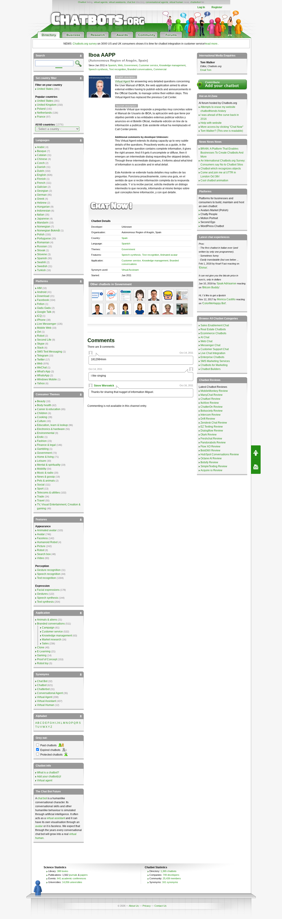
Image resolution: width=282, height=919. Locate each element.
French (41, 182)
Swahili (41, 262)
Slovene (42, 254)
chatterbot (195, 2)
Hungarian (43, 206)
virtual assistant (55, 818)
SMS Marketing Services (215, 361)
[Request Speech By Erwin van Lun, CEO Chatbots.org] (256, 452)
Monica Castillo (226, 299)
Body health (44, 405)
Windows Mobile (47, 379)
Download (43, 296)
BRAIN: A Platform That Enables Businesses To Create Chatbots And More (221, 152)
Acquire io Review (211, 470)
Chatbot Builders (210, 369)
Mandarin (42, 222)
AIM (39, 288)
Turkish (41, 270)
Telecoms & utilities (48, 492)
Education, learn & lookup (52, 425)
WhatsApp (43, 375)
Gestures (42, 593)
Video (40, 558)
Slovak (41, 250)
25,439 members (172, 878)
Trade (40, 496)
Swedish (42, 266)
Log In (201, 7)
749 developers (171, 875)
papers (84, 875)
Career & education (48, 409)
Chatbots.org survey (85, 43)
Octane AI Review (211, 458)
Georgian (42, 190)
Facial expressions (48, 589)
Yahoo (41, 383)
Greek (40, 198)
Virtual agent (44, 780)
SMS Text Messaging (49, 351)
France (41, 116)
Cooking (42, 417)
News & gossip (46, 476)
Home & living (45, 456)
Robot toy (42, 663)
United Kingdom (46, 104)
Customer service (148, 65)
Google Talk (44, 311)
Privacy (147, 905)
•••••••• (58, 67)
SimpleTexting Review (213, 466)
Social (41, 484)
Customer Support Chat (214, 349)
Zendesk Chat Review (213, 422)
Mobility (41, 468)
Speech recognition (48, 574)
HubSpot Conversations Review (219, 454)
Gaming (41, 655)
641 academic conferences (71, 878)
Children (42, 413)
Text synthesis (45, 601)
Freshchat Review (211, 438)
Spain (125, 238)
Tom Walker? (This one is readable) (221, 130)
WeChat (42, 367)
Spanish (112, 65)
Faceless (42, 538)
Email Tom (205, 70)
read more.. (212, 43)
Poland (41, 108)
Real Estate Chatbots (213, 329)
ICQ (39, 315)
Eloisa (203, 267)
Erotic (40, 437)
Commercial (160, 69)
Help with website (211, 122)
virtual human (176, 2)
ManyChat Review (211, 394)
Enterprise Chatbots (212, 357)
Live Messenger (46, 323)
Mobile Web (44, 327)
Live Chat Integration (212, 353)
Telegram (42, 355)
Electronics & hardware (51, 429)
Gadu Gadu (44, 307)
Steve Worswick (104, 385)
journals (73, 875)
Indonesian (43, 210)
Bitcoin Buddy (210, 287)
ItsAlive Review (209, 402)
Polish (41, 234)
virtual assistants (117, 2)
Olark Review (208, 434)
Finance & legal (46, 444)
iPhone (41, 319)
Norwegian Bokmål (48, 230)
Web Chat (206, 341)
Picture (41, 546)
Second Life (44, 339)
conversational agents (157, 2)
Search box (44, 554)
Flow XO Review (210, 446)
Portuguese (44, 238)
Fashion (42, 441)
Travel (41, 500)
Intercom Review (210, 414)
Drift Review (207, 418)
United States (45, 88)
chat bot (131, 2)
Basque (41, 151)
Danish (41, 167)
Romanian (43, 242)
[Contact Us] (256, 467)
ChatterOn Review (211, 406)
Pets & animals (46, 480)
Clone (40, 647)
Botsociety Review (211, 410)
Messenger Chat (210, 345)
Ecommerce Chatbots (213, 333)
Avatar (41, 534)
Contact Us (160, 905)
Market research (51, 639)
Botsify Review (209, 462)
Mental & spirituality (48, 464)
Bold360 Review (210, 450)
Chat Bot (42, 681)
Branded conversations (139, 69)
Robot (40, 335)
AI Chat (204, 337)
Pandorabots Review (213, 442)
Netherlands (44, 112)
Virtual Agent (122, 81)
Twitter (41, 359)
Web (120, 65)
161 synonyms (170, 882)
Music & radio (45, 472)
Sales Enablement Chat (214, 325)
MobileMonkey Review (214, 390)
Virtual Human (45, 705)
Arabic (41, 147)
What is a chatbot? (48, 772)
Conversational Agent (50, 693)
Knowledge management (172, 65)
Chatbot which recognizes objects (220, 168)
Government (130, 65)
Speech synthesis (98, 69)
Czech (41, 163)
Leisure (41, 460)
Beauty (41, 401)
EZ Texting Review (211, 426)
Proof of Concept (47, 659)
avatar (39, 826)
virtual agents (101, 2)
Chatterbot (43, 689)
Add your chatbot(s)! (49, 776)
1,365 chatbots (168, 871)
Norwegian (43, 226)
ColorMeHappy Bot (213, 303)
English (41, 174)
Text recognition (117, 69)
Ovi (39, 331)
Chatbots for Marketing (214, 365)
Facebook (43, 300)
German (42, 194)
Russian (42, 246)
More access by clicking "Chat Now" (221, 126)
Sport (40, 488)
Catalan (41, 155)
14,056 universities (72, 882)
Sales (45, 643)
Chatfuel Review (210, 398)
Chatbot (82, 2)
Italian (40, 214)
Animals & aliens (47, 619)
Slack (40, 347)
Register (217, 7)
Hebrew (41, 202)
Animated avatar (169, 254)
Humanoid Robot (47, 542)
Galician (42, 186)
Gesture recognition (49, 570)
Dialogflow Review (211, 430)
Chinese (42, 159)
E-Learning (43, 651)
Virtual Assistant (130, 269)
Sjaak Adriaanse (226, 283)
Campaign (48, 627)
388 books (62, 871)
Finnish (41, 178)
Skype (41, 343)
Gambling (43, 448)
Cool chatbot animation (214, 180)
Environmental (45, 433)
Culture (41, 421)
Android (41, 292)
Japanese (43, 218)
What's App (43, 371)
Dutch (40, 171)
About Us (134, 905)
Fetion (41, 304)
